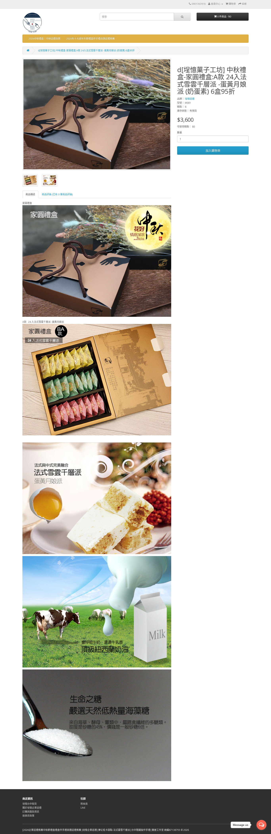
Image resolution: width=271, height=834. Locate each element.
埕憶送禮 (189, 99)
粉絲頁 (84, 803)
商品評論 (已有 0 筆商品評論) (57, 194)
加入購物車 (213, 150)
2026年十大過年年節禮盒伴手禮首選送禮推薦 (90, 38)
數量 (179, 132)
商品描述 (30, 194)
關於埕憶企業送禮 (31, 807)
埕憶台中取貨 (29, 803)
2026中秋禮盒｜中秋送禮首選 (44, 38)
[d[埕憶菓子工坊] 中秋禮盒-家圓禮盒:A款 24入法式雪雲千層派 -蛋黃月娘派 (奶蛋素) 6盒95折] (96, 114)
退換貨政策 (28, 815)
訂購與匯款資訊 (30, 811)
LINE (83, 807)
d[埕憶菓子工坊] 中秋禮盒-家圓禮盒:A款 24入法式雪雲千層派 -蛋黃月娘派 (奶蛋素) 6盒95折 (86, 50)
